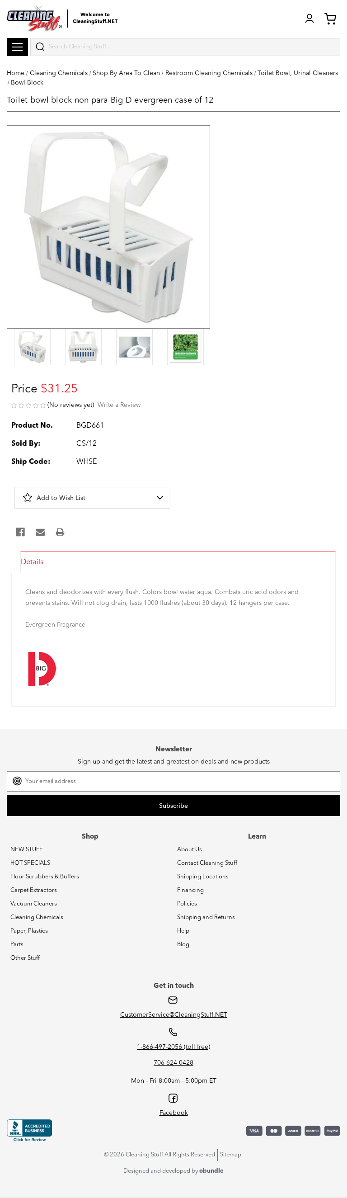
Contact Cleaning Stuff (207, 863)
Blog (183, 945)
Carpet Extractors (33, 890)
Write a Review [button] (119, 405)
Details (32, 562)
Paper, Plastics (29, 931)
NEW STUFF (26, 850)
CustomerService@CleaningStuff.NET (173, 1015)
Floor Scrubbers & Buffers (44, 877)
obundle (211, 1171)
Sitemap (230, 1155)
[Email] (40, 532)
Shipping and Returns (206, 917)
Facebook (173, 1113)
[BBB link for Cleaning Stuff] (29, 1130)
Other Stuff (25, 958)
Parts (16, 945)
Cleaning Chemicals (36, 917)
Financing (190, 890)
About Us (189, 850)
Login (309, 18)
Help (183, 931)
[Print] (60, 532)
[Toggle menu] (17, 47)
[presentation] (32, 348)
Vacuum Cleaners (33, 904)
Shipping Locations (203, 877)
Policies (187, 904)
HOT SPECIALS (30, 863)
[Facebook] (20, 532)
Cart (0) (332, 18)
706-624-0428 (173, 1063)
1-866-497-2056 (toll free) (173, 1047)
